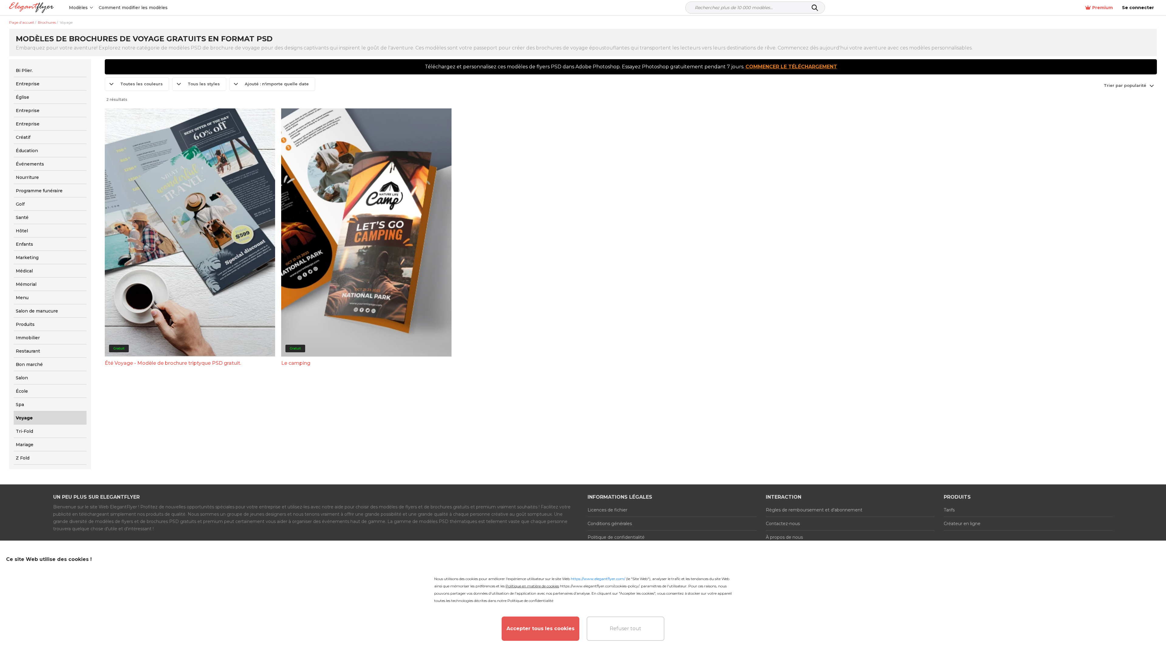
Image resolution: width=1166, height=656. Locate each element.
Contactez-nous (783, 523)
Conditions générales (610, 523)
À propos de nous (784, 537)
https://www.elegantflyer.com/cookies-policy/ (599, 586)
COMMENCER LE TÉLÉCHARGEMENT (791, 67)
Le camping (295, 363)
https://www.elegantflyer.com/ (598, 578)
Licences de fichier (607, 510)
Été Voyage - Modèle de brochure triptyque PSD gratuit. (173, 363)
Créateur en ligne (962, 523)
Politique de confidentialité (616, 537)
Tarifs (949, 510)
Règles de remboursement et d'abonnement (814, 510)
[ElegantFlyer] (31, 7)
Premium (1102, 7)
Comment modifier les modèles (133, 7)
